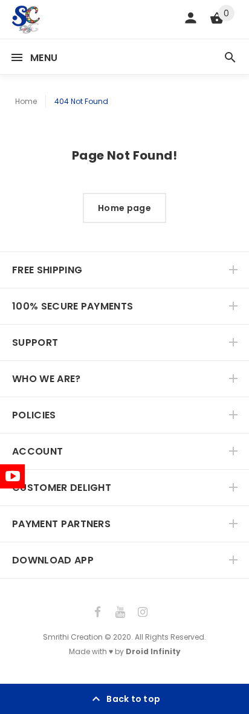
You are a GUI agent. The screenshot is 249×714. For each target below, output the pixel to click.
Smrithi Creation (73, 637)
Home (26, 101)
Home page (124, 208)
